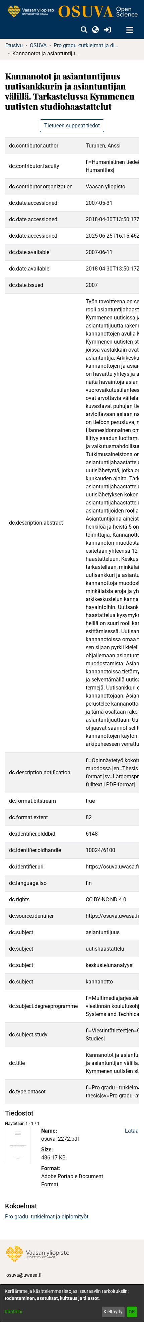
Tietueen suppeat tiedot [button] (72, 125)
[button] (84, 30)
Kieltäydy (113, 1311)
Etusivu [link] (14, 45)
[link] (72, 12)
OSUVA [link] (38, 45)
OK (132, 1311)
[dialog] (72, 1303)
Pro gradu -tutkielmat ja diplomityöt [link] (87, 45)
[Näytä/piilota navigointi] (129, 30)
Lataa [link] (132, 1131)
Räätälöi (13, 1311)
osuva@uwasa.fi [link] (24, 1275)
